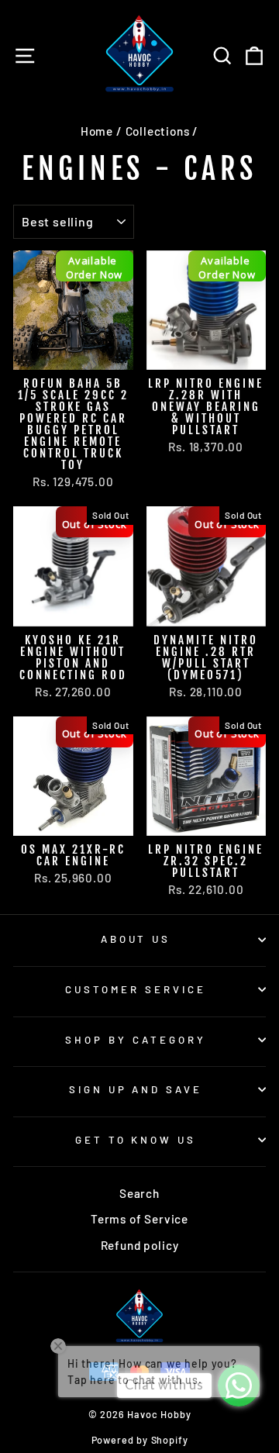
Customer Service (135, 989)
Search (139, 1193)
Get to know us (136, 1140)
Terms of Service (139, 1219)
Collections (158, 131)
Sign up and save (136, 1089)
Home (97, 131)
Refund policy (140, 1245)
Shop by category (135, 1040)
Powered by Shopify (139, 1440)
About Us (136, 939)
